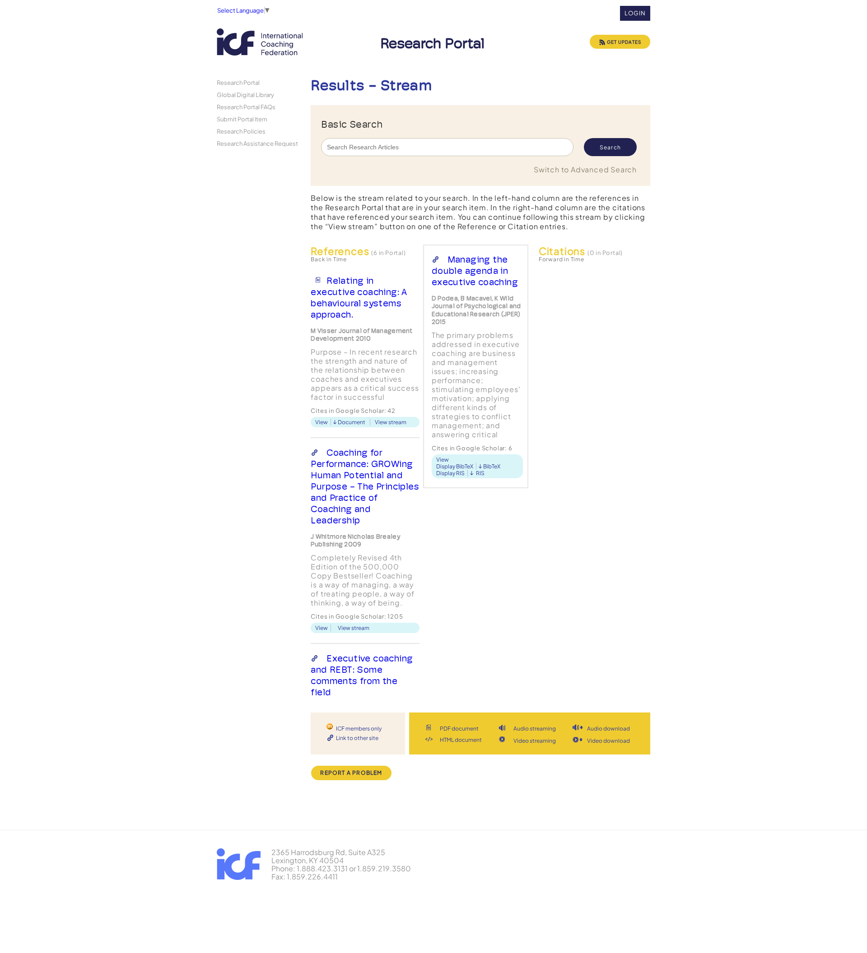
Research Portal (238, 82)
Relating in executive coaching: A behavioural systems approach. (359, 297)
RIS (480, 473)
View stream (390, 422)
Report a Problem (351, 772)
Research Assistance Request (257, 143)
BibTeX (491, 466)
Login (635, 13)
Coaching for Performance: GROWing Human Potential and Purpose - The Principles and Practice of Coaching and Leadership (365, 486)
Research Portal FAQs (246, 107)
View (321, 422)
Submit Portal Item (242, 119)
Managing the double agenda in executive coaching (475, 270)
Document (351, 422)
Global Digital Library (245, 94)
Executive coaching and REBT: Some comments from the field (362, 675)
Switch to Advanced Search (585, 169)
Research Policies (241, 131)
